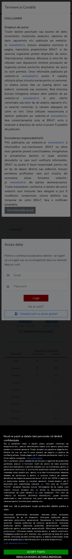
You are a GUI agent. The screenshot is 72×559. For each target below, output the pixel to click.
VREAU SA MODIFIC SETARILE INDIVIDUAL (39, 556)
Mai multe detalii (34, 458)
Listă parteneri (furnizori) (16, 543)
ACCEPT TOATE (36, 552)
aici (42, 484)
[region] (36, 492)
